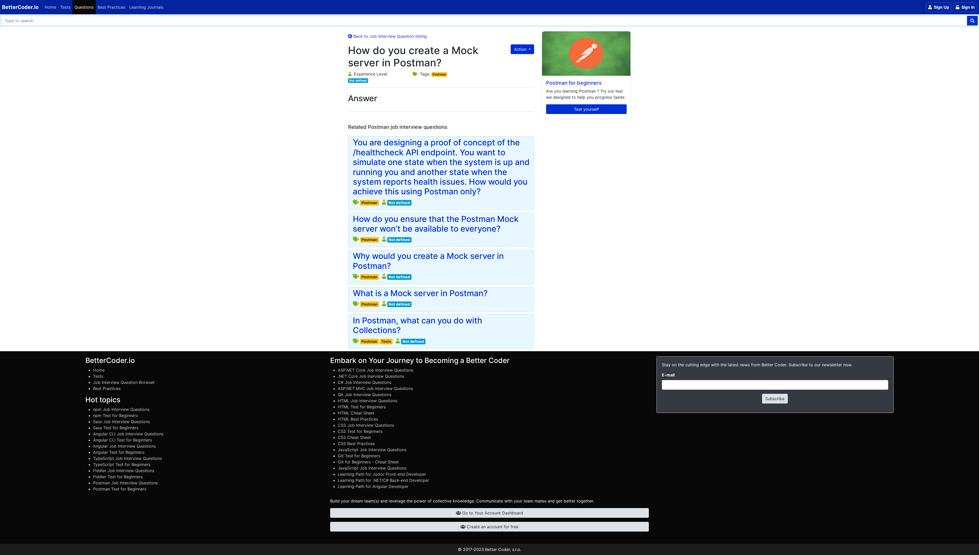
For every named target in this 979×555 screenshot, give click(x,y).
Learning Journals (146, 7)
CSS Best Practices (356, 443)
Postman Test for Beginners (119, 488)
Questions (84, 7)
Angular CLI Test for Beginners (122, 440)
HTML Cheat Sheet (356, 412)
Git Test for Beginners (359, 455)
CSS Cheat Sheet (354, 437)
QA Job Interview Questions (364, 394)
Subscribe (774, 398)
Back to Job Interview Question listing (389, 36)
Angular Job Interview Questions (124, 446)
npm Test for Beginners (115, 415)
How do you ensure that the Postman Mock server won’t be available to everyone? (436, 224)
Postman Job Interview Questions (125, 482)
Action (521, 49)
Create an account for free (492, 526)
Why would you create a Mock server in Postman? (428, 261)
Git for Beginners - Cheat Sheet (368, 461)
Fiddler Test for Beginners (118, 476)
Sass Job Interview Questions (121, 421)
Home (50, 7)
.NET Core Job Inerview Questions (371, 376)
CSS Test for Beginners (360, 431)
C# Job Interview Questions (364, 382)
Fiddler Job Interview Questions (123, 470)
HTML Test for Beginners (362, 406)
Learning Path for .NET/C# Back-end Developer (383, 480)
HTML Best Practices (358, 419)
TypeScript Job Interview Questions (127, 458)
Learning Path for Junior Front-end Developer (382, 474)
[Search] (972, 21)
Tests (65, 7)
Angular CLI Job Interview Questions (128, 433)
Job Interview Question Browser (124, 382)
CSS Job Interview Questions (366, 425)
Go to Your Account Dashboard (492, 512)
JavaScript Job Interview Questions (372, 449)
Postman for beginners (574, 83)
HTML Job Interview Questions (367, 400)
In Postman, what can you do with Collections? (417, 325)
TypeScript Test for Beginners (121, 464)
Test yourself (586, 109)
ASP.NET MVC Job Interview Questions (375, 388)
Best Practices (111, 7)
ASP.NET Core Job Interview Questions (375, 370)
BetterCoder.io (20, 7)
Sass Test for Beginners (115, 427)
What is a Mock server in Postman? (420, 293)
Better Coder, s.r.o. (503, 549)
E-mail (668, 374)
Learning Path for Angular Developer (373, 486)
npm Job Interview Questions (121, 409)
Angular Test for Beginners (118, 452)
